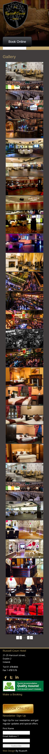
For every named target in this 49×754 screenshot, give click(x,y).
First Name (8, 728)
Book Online (17, 41)
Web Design (9, 750)
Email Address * (11, 736)
